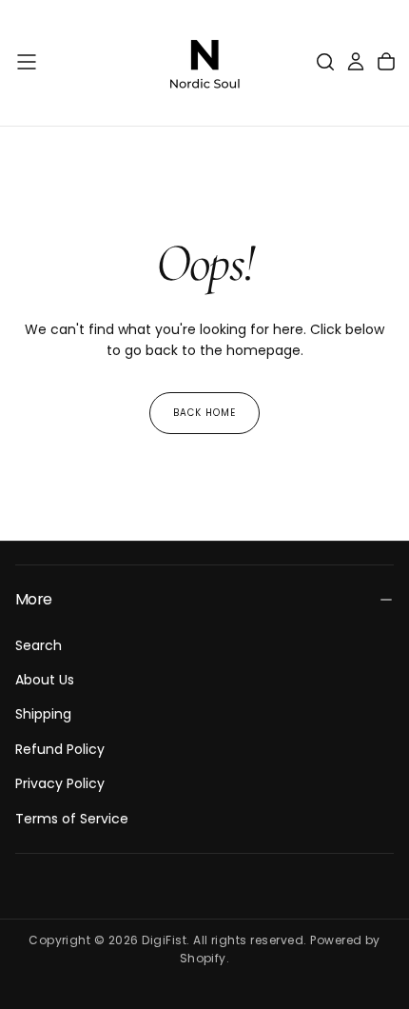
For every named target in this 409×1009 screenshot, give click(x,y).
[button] (26, 61)
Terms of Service (71, 818)
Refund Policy (60, 749)
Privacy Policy (60, 783)
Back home (204, 413)
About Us (44, 679)
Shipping (43, 713)
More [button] (33, 599)
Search (38, 645)
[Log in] (355, 62)
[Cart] (386, 62)
